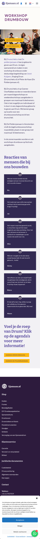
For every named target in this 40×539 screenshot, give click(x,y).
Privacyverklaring (20, 536)
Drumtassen (6, 418)
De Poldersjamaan (14, 40)
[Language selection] (31, 3)
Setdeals (5, 432)
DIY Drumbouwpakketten (11, 411)
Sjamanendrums (7, 415)
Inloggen (22, 3)
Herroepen (5, 478)
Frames (4, 404)
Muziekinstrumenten (9, 425)
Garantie (5, 448)
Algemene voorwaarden (10, 474)
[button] (37, 498)
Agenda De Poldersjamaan (17, 361)
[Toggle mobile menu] (37, 3)
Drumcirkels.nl (12, 46)
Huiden (4, 401)
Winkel (4, 455)
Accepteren (20, 520)
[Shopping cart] (26, 3)
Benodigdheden (7, 408)
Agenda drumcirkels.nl (15, 355)
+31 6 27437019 (8, 494)
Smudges (5, 428)
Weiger (20, 526)
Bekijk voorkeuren (20, 532)
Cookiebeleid (11, 536)
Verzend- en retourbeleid (10, 452)
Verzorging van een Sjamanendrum (14, 435)
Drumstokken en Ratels (10, 421)
